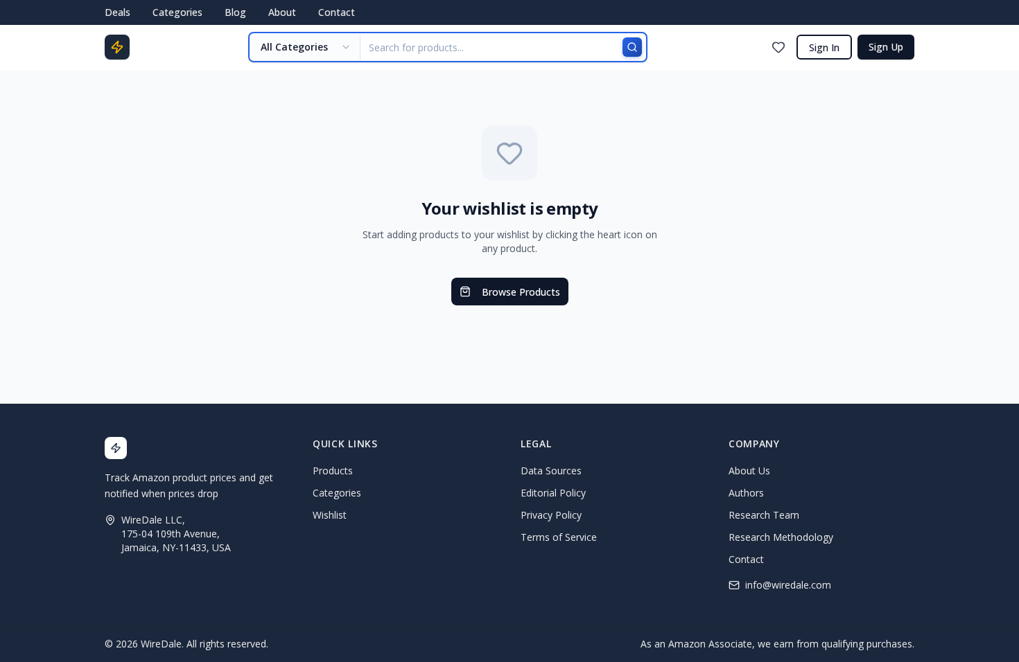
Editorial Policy (553, 492)
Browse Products (521, 291)
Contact (336, 12)
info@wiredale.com (788, 584)
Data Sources (551, 470)
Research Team (764, 514)
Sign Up (886, 46)
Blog (235, 12)
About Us (749, 470)
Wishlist (330, 514)
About (282, 12)
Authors (746, 492)
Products (333, 470)
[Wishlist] (778, 47)
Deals (117, 12)
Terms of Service (559, 537)
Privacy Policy (551, 514)
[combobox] (305, 47)
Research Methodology (781, 537)
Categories (177, 12)
